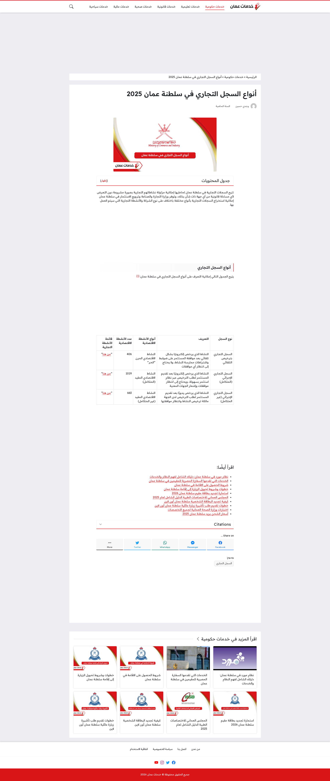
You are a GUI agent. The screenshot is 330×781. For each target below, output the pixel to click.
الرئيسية (251, 77)
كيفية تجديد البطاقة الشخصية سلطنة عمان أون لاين (196, 501)
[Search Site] (71, 6)
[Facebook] (173, 762)
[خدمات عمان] (245, 6)
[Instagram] (162, 762)
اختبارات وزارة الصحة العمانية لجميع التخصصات (198, 509)
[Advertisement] (165, 41)
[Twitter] (168, 762)
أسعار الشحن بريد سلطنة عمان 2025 (205, 513)
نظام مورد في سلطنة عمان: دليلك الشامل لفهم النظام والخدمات (189, 476)
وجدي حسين (242, 106)
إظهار (104, 180)
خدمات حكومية (233, 77)
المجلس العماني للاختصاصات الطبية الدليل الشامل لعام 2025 (190, 497)
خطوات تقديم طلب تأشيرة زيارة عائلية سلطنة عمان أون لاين (191, 505)
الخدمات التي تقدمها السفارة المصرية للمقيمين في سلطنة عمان (188, 480)
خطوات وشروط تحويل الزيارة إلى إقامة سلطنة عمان (196, 489)
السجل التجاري (224, 563)
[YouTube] (156, 762)
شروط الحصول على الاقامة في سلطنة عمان (201, 485)
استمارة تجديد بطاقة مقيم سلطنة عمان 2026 (200, 493)
